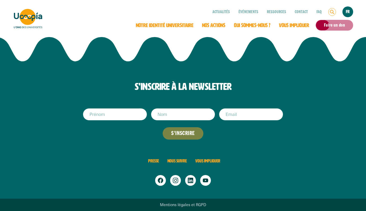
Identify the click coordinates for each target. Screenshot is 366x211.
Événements (248, 11)
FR (348, 11)
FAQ (319, 11)
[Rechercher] (332, 12)
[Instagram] (175, 180)
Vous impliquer (294, 25)
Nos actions (213, 25)
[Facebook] (160, 180)
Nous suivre (177, 161)
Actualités (221, 11)
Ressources (276, 11)
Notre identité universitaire (164, 25)
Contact (301, 11)
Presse (153, 161)
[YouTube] (205, 180)
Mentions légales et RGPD (183, 205)
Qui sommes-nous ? (252, 25)
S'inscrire (183, 133)
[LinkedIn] (190, 180)
